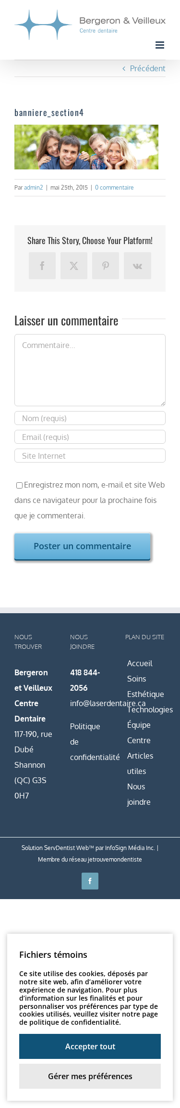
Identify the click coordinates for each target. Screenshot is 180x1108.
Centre (139, 740)
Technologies (145, 709)
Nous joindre (139, 794)
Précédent (148, 68)
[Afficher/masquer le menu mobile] (161, 45)
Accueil (139, 663)
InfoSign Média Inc (129, 847)
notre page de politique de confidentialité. (88, 1018)
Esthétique (145, 694)
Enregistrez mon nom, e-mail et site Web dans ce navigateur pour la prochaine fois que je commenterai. (89, 500)
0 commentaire (114, 187)
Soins (136, 678)
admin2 (33, 187)
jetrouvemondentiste (115, 859)
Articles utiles (140, 763)
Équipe (139, 725)
